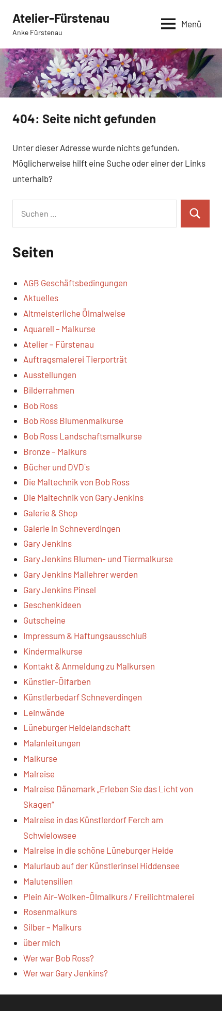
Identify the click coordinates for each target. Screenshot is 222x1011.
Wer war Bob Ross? (58, 958)
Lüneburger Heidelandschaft (77, 727)
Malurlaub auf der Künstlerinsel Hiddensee (101, 865)
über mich (41, 942)
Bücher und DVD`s (56, 467)
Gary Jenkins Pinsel (59, 589)
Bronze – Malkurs (55, 451)
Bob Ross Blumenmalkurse (73, 420)
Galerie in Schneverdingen (71, 528)
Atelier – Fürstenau (58, 344)
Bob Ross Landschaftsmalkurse (82, 436)
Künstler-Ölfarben (57, 681)
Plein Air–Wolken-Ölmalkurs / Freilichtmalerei (108, 896)
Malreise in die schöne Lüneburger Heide (98, 850)
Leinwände (44, 712)
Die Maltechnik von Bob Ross (76, 482)
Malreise (39, 774)
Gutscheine (44, 620)
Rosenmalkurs (50, 911)
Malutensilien (48, 881)
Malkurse (40, 758)
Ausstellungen (49, 374)
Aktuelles (40, 297)
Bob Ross (40, 405)
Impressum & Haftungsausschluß (85, 635)
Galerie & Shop (50, 513)
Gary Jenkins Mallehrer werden (80, 574)
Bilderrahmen (48, 390)
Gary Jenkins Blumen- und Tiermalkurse (98, 558)
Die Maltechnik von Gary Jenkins (83, 497)
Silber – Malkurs (52, 927)
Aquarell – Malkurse (59, 328)
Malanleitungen (52, 743)
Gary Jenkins (47, 543)
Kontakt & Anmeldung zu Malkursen (89, 666)
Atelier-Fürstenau (60, 17)
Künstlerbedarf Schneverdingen (82, 697)
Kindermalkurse (53, 651)
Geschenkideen (52, 604)
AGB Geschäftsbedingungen (75, 283)
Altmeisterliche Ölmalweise (74, 313)
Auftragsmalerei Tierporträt (75, 359)
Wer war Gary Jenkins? (65, 973)
